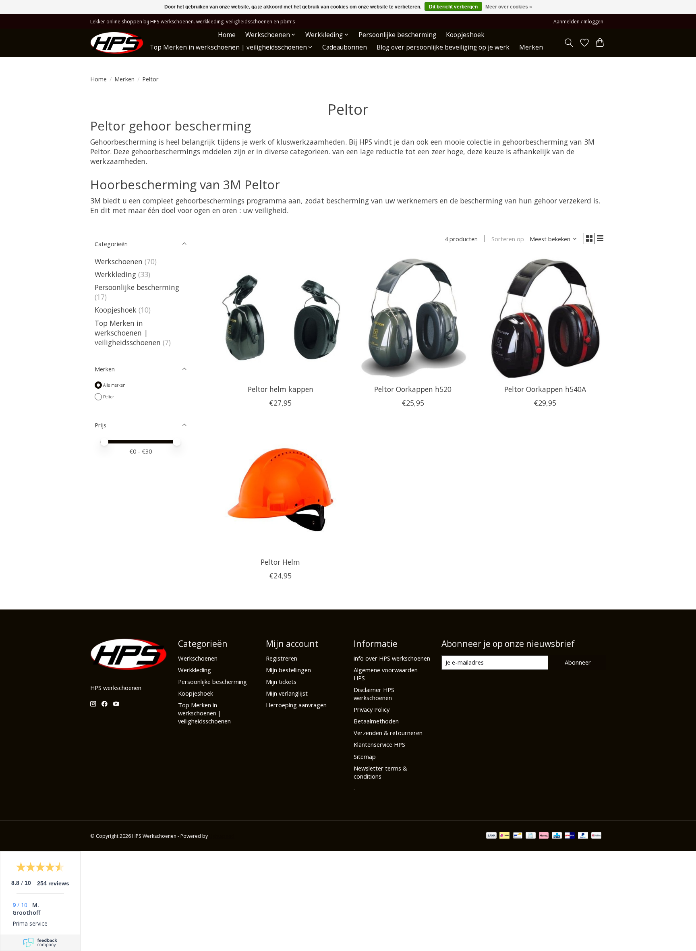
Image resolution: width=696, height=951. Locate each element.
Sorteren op (507, 239)
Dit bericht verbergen (453, 7)
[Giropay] (570, 836)
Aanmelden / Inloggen (578, 21)
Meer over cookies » (508, 7)
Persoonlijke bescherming (397, 35)
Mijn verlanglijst (287, 693)
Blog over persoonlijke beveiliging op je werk (443, 47)
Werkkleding (115, 274)
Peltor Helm (280, 562)
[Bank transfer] (491, 836)
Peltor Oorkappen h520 (413, 389)
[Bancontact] (518, 836)
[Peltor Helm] (280, 490)
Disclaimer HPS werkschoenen (374, 694)
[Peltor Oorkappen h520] (412, 318)
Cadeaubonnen (344, 47)
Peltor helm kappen (280, 389)
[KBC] (557, 836)
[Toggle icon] (569, 42)
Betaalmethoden (376, 721)
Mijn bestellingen (288, 670)
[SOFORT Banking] (544, 836)
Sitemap (365, 756)
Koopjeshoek (465, 35)
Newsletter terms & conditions (380, 772)
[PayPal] (583, 836)
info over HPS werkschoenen (392, 658)
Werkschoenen (119, 261)
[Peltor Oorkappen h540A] (545, 318)
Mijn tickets (281, 682)
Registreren (281, 658)
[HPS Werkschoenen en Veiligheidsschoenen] (116, 43)
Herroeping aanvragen (296, 705)
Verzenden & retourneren (388, 733)
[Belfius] (596, 836)
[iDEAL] (504, 836)
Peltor (108, 397)
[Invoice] (531, 836)
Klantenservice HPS (379, 744)
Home (227, 35)
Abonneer (578, 662)
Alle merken (114, 385)
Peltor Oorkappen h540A (545, 389)
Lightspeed (221, 836)
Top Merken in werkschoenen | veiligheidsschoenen (128, 332)
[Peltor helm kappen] (280, 318)
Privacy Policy (371, 709)
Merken (531, 47)
